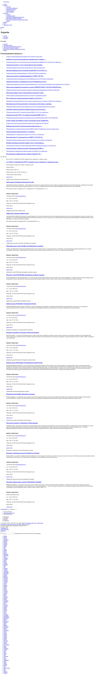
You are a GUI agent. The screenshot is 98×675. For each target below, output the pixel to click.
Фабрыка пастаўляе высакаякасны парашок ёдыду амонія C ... (26, 59)
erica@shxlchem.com (21, 196)
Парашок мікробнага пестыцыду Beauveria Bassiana (22, 332)
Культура (8, 6)
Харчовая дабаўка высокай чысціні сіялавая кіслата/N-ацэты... (26, 109)
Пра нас (5, 5)
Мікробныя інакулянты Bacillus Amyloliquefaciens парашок (24, 246)
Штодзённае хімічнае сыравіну (13, 18)
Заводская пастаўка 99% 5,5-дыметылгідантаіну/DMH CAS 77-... (26, 115)
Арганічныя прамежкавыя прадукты (15, 17)
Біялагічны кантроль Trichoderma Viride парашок (22, 423)
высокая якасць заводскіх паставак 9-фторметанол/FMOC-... (25, 148)
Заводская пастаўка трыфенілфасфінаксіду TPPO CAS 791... (25, 76)
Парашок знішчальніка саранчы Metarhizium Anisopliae (23, 482)
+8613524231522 (5, 529)
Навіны (5, 22)
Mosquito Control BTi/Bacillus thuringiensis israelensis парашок (25, 275)
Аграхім (8, 14)
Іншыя (7, 21)
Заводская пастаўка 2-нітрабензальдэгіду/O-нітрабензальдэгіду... (26, 81)
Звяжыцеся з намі (7, 25)
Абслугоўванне (10, 12)
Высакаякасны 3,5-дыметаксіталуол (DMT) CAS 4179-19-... (24, 137)
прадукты (5, 13)
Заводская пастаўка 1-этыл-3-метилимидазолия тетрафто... (24, 65)
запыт (7, 177)
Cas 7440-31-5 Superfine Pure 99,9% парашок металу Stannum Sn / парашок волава (32, 162)
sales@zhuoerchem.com (8, 513)
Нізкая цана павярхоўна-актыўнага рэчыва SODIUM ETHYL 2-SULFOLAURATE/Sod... (34, 87)
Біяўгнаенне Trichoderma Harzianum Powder (20, 182)
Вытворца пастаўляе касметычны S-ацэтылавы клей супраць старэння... (29, 104)
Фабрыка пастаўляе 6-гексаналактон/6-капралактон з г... (24, 126)
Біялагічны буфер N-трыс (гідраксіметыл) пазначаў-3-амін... (25, 93)
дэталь (10, 177)
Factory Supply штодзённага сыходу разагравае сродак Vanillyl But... (27, 120)
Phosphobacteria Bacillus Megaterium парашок (20, 394)
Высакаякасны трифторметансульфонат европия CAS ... (24, 154)
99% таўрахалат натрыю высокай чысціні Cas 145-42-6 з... (24, 98)
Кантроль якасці (10, 10)
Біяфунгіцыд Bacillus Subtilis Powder (17, 213)
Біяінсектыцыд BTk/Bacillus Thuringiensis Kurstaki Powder (24, 362)
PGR (27, 524)
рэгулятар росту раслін (12, 524)
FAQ (4, 23)
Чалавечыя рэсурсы (11, 9)
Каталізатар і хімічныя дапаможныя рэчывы (17, 19)
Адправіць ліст (4, 528)
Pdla (20, 524)
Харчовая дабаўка (10, 15)
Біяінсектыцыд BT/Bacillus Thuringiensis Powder (21, 303)
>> (8, 509)
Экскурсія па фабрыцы (12, 8)
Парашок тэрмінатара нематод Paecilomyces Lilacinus (22, 453)
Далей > (6, 509)
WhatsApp (3, 530)
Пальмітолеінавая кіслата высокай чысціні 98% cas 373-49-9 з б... (26, 70)
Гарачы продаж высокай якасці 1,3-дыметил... (20, 131)
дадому (5, 4)
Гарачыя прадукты (31, 523)
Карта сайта (40, 523)
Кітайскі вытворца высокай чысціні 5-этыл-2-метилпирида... (25, 143)
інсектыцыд (3, 524)
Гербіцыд (23, 524)
